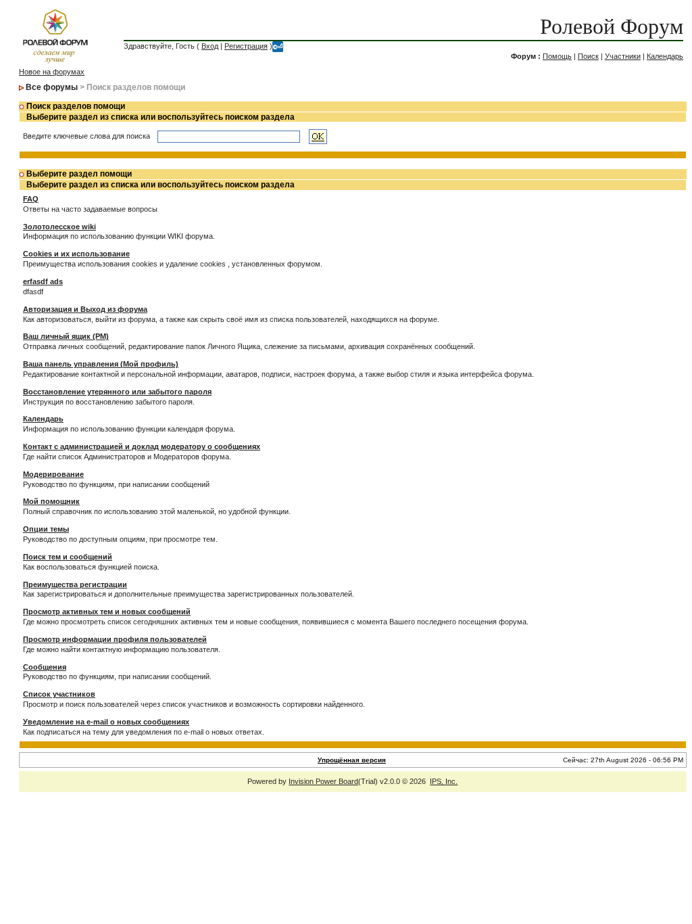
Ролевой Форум (611, 26)
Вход (209, 46)
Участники (623, 56)
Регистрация (246, 46)
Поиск (588, 56)
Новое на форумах (51, 72)
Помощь (557, 56)
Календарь (665, 56)
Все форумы (52, 87)
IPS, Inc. (444, 781)
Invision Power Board (323, 781)
